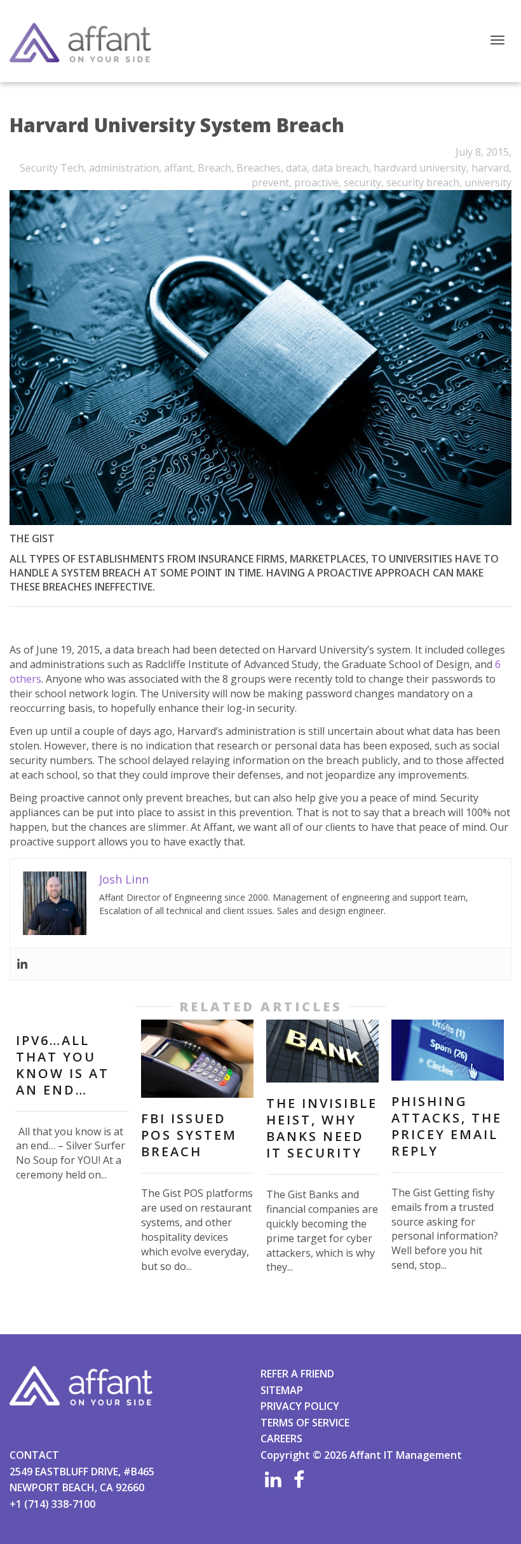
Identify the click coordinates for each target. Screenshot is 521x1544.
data (296, 168)
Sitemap (281, 1390)
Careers (281, 1438)
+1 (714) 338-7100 (52, 1504)
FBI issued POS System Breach (189, 1135)
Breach (214, 168)
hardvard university (420, 168)
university (487, 182)
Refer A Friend (297, 1374)
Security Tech (52, 168)
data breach (340, 168)
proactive (316, 182)
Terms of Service (304, 1423)
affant (178, 168)
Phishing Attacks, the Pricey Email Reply (446, 1126)
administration (124, 168)
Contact (34, 1455)
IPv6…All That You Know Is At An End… (62, 1065)
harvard (490, 168)
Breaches (258, 168)
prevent (270, 182)
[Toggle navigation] (497, 40)
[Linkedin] (22, 964)
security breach (422, 182)
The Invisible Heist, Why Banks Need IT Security (321, 1128)
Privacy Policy (299, 1406)
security (362, 182)
